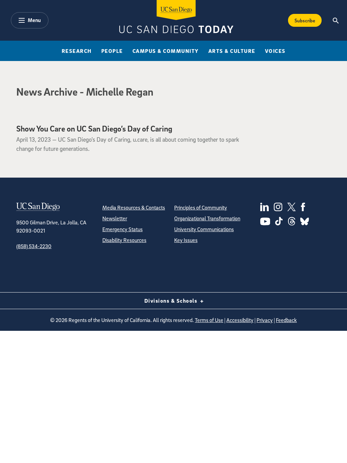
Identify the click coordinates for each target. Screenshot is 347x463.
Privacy (265, 320)
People (112, 50)
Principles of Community (200, 207)
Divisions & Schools (171, 300)
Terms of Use (209, 320)
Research (77, 50)
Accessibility (239, 320)
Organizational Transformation (207, 218)
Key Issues (186, 240)
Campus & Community (165, 50)
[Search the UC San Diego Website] (336, 20)
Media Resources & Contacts (133, 207)
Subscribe (304, 20)
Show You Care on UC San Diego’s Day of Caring (94, 128)
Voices (275, 50)
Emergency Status (122, 229)
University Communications (204, 229)
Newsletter (114, 218)
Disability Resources (124, 240)
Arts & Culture (232, 50)
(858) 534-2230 (34, 246)
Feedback (286, 320)
